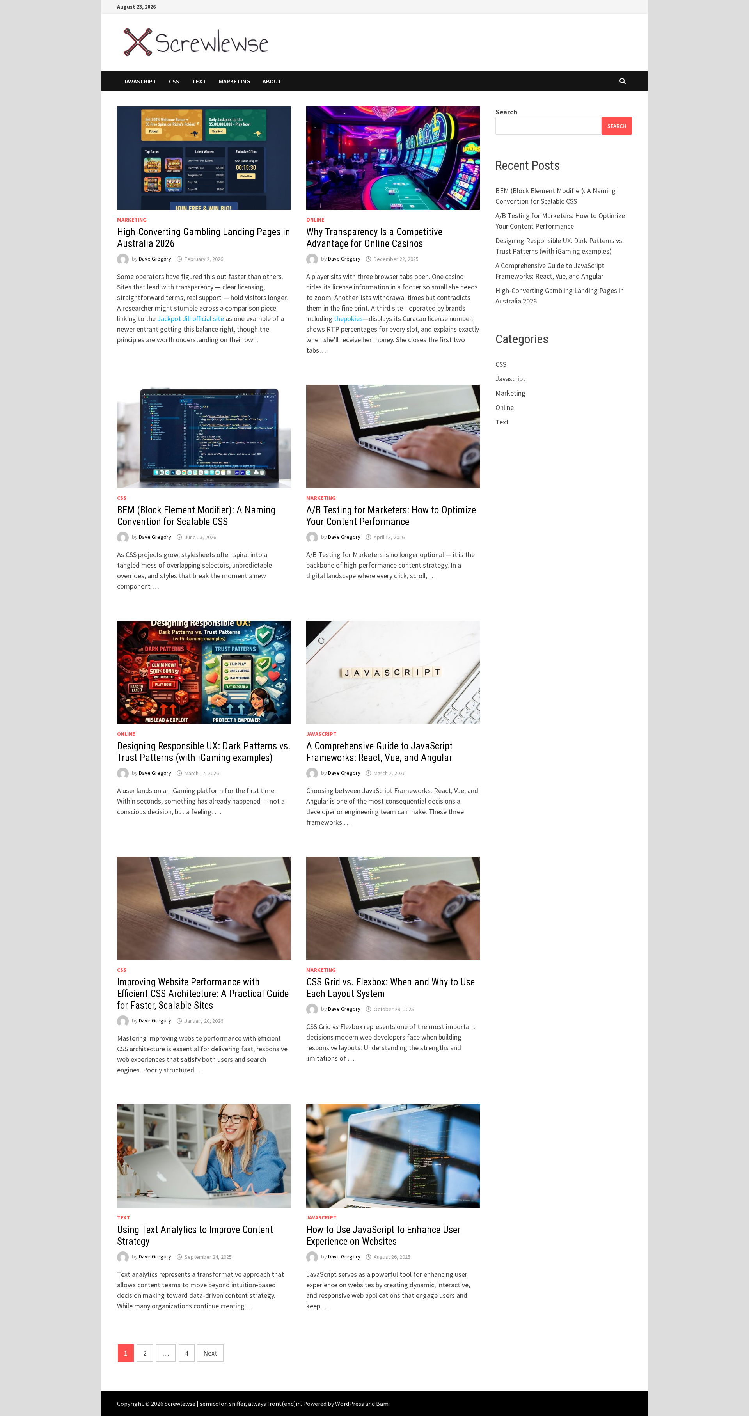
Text (199, 81)
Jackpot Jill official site (190, 318)
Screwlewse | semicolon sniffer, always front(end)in (233, 1403)
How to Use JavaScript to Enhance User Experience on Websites (383, 1235)
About (272, 81)
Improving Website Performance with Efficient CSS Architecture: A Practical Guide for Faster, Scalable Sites (203, 993)
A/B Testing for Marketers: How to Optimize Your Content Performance (391, 515)
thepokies (348, 318)
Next (210, 1353)
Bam (382, 1403)
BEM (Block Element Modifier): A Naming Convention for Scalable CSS (196, 515)
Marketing (234, 81)
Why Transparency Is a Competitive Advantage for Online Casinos (374, 237)
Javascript (139, 81)
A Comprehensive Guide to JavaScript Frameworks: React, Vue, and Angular (379, 751)
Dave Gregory (155, 259)
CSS (174, 81)
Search (506, 111)
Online (315, 219)
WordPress (349, 1403)
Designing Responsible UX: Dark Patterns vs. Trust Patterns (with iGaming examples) (204, 751)
